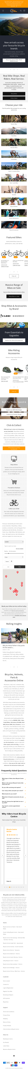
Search (7, 561)
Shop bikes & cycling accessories (14, 448)
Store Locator (6, 981)
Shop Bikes (14, 93)
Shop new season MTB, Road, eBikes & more (14, 60)
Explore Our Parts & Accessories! (14, 340)
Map (20, 567)
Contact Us (6, 984)
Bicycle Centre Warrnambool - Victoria (12, 964)
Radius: (6, 551)
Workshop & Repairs (8, 995)
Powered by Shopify (19, 1068)
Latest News (6, 1046)
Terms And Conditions (8, 1011)
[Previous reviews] (2, 855)
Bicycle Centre (11, 1068)
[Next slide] (17, 69)
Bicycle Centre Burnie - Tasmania (11, 950)
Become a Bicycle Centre (9, 1049)
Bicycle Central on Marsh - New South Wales (12, 927)
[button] (3, 10)
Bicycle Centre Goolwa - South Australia (13, 946)
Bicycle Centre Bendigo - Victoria (11, 967)
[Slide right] (17, 272)
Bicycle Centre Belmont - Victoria (11, 953)
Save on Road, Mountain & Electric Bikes (14, 292)
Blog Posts (5, 1002)
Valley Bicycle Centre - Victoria (10, 960)
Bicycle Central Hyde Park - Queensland (13, 943)
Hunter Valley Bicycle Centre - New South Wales (13, 933)
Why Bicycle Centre (8, 1039)
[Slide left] (10, 272)
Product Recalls (7, 1025)
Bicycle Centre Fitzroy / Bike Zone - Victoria (14, 971)
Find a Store (14, 98)
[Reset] (11, 561)
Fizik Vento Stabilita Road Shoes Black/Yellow (18, 377)
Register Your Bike (7, 991)
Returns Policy (6, 1022)
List (8, 567)
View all (14, 276)
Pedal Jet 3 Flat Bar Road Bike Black (18, 261)
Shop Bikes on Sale (14, 296)
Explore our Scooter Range (14, 414)
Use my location (19, 548)
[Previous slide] (10, 69)
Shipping (5, 1018)
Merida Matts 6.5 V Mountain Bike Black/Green (5, 261)
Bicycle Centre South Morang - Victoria (12, 957)
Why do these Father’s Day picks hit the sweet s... (14, 646)
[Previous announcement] (3, 3)
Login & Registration (8, 988)
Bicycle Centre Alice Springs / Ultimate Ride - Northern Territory (14, 938)
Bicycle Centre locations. (18, 610)
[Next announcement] (25, 3)
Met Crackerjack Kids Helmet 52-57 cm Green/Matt (5, 378)
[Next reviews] (25, 855)
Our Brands (6, 1042)
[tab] (4, 887)
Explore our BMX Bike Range (14, 410)
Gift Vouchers (6, 998)
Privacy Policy (6, 1015)
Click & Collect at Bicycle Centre (11, 1029)
